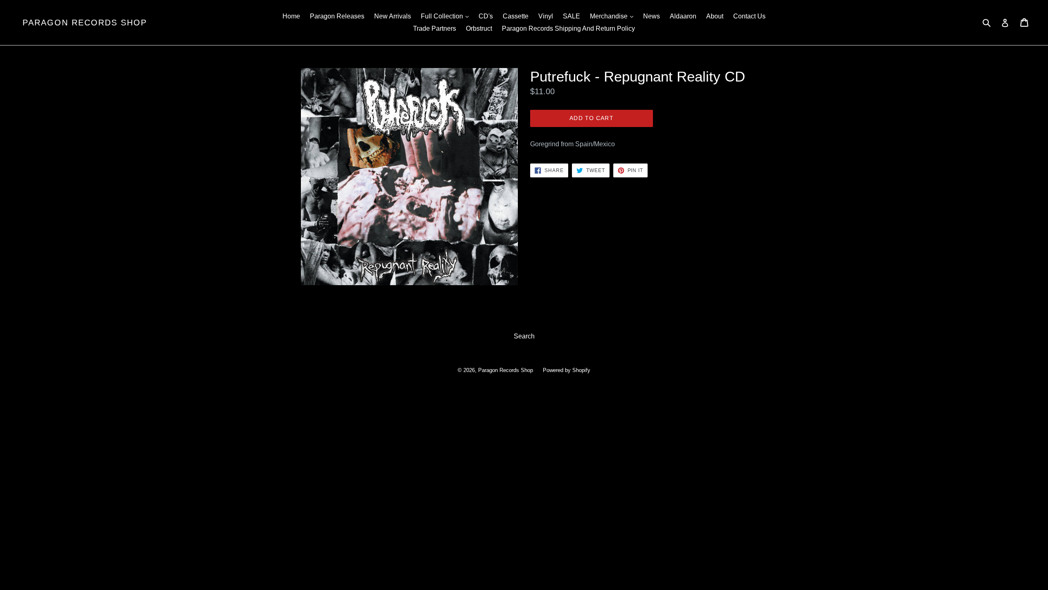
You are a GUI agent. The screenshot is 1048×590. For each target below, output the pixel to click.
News (651, 16)
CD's (486, 16)
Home (291, 16)
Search (524, 336)
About (714, 16)
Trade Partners (434, 28)
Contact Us (749, 16)
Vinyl (545, 16)
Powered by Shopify (566, 370)
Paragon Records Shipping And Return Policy (568, 28)
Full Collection (447, 16)
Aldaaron (683, 16)
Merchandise (613, 16)
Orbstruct (479, 28)
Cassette (516, 16)
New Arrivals (392, 16)
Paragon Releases (337, 16)
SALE (571, 16)
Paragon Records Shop (85, 22)
